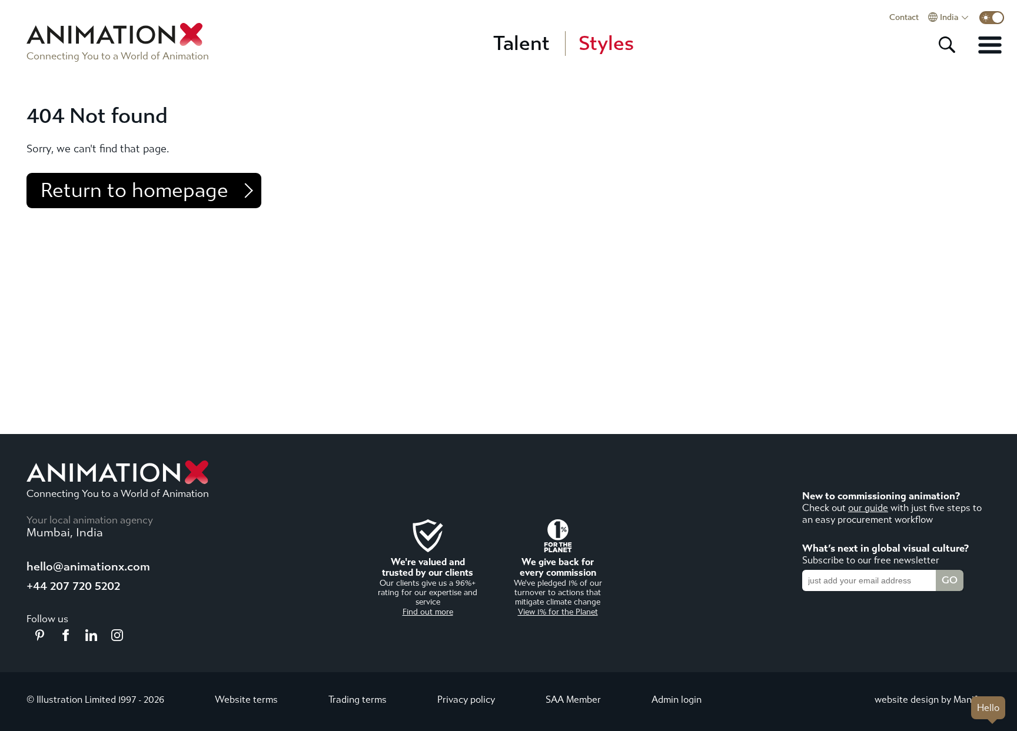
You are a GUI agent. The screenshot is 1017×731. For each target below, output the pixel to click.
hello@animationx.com (88, 566)
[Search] (947, 45)
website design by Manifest (933, 699)
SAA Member (573, 699)
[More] (990, 45)
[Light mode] (992, 17)
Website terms (246, 699)
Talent (521, 44)
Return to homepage (134, 190)
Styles (606, 44)
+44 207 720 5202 (73, 586)
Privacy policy (466, 699)
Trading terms (357, 699)
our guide (868, 507)
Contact (904, 18)
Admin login (677, 699)
